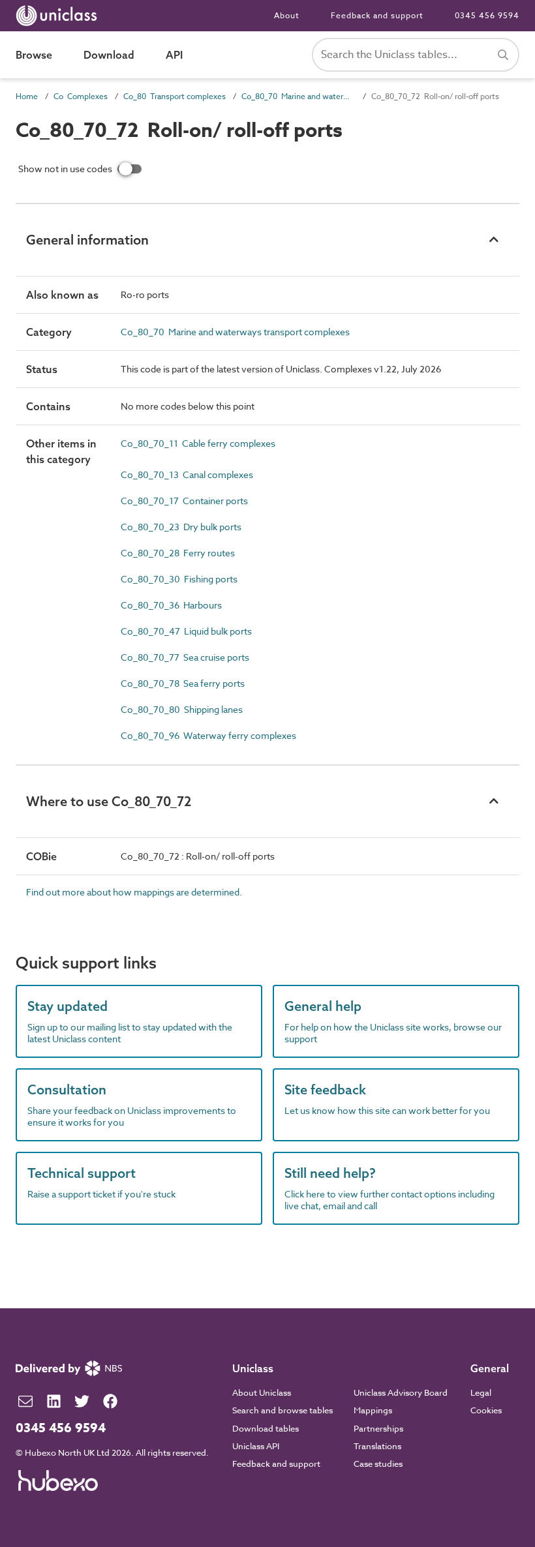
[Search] (503, 55)
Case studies (378, 1463)
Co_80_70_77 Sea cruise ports (185, 657)
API (174, 54)
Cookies (486, 1410)
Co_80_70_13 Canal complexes (187, 474)
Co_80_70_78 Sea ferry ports (183, 683)
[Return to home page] (59, 15)
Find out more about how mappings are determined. (134, 892)
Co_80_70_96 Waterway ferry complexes (208, 735)
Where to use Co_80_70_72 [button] (108, 801)
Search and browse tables (282, 1410)
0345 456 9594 (487, 15)
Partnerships (378, 1428)
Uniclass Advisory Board (401, 1392)
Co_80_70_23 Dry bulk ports (181, 526)
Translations (377, 1446)
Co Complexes (81, 96)
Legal (480, 1392)
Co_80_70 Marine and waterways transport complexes (298, 96)
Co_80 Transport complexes (174, 96)
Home (27, 96)
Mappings (373, 1410)
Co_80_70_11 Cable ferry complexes (198, 443)
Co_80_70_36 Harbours (171, 605)
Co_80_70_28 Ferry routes (178, 553)
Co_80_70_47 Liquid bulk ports (186, 631)
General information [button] (87, 240)
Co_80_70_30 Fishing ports (179, 579)
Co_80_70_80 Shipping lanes (182, 709)
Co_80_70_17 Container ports (184, 500)
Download (109, 54)
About (286, 15)
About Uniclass (261, 1392)
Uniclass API (255, 1446)
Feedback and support (377, 15)
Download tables (265, 1428)
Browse (34, 54)
